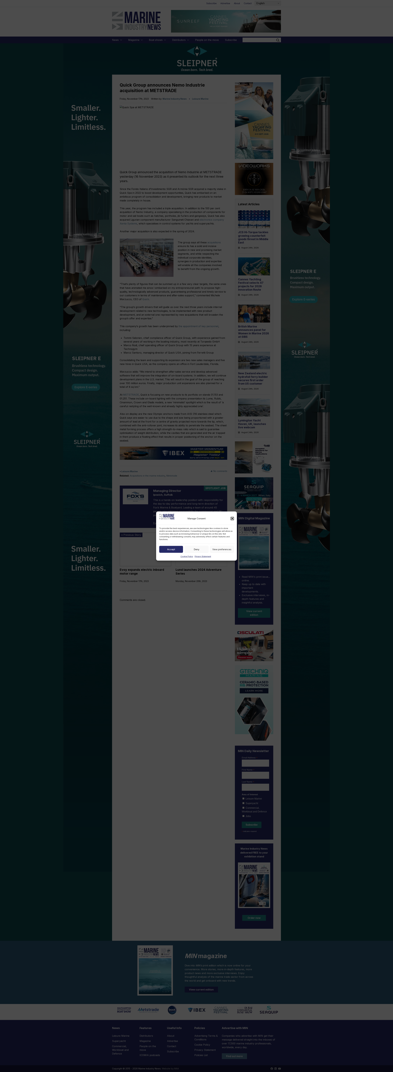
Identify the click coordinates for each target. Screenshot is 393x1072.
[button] (232, 518)
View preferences (221, 549)
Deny (196, 549)
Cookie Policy (187, 556)
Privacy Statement (203, 556)
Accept (171, 549)
